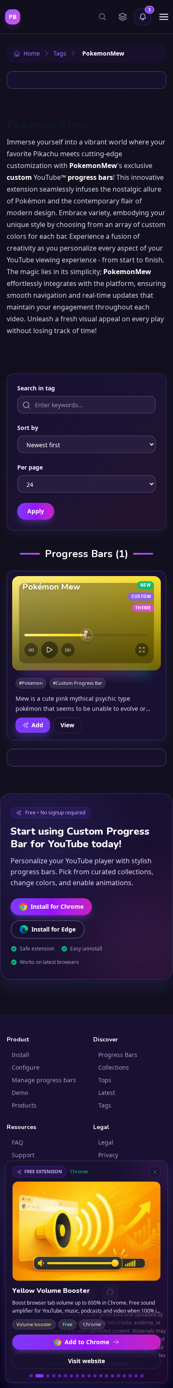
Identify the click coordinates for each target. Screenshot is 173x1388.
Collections (113, 1067)
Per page (30, 467)
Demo (20, 1093)
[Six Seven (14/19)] (112, 1375)
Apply (35, 511)
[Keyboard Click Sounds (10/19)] (89, 1375)
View (67, 725)
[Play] (49, 649)
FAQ (17, 1142)
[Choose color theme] (122, 16)
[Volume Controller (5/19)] (59, 1375)
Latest (106, 1093)
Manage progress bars (44, 1080)
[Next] (68, 650)
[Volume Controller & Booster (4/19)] (53, 1375)
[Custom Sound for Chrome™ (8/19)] (77, 1375)
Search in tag (36, 388)
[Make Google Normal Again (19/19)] (142, 1375)
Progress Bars (117, 1055)
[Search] (102, 16)
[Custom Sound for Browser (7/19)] (71, 1375)
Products (24, 1105)
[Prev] (31, 650)
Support (23, 1155)
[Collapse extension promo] (155, 1172)
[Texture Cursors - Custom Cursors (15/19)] (118, 1375)
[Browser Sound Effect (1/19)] (31, 1375)
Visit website (86, 1361)
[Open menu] (164, 17)
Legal (105, 1142)
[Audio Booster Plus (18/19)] (136, 1375)
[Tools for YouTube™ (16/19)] (124, 1375)
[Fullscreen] (142, 650)
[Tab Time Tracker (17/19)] (130, 1375)
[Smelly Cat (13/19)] (106, 1375)
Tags (104, 1105)
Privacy (108, 1155)
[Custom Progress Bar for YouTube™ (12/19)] (100, 1375)
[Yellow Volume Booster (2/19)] (39, 1375)
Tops (104, 1080)
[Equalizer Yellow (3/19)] (48, 1375)
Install (20, 1055)
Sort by (27, 428)
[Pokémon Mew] (86, 623)
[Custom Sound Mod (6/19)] (65, 1375)
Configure (25, 1067)
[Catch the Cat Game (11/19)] (95, 1375)
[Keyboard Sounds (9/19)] (83, 1375)
